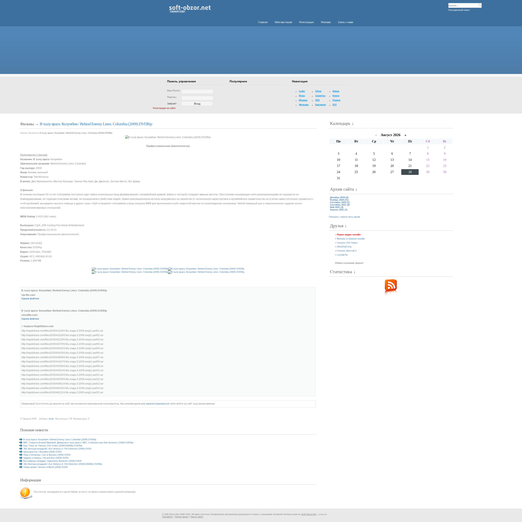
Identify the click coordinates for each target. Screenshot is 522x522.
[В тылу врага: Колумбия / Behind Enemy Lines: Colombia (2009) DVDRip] (168, 137)
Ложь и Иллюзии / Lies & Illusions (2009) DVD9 (46, 455)
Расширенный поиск (459, 10)
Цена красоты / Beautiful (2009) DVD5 (42, 451)
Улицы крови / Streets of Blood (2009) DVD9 (45, 467)
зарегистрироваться (157, 403)
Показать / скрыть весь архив (344, 217)
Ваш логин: (173, 90)
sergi (51, 418)
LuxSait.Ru (342, 255)
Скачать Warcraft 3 (346, 250)
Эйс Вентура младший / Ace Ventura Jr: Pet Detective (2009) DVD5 (57, 448)
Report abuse (181, 516)
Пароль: (172, 97)
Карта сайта (197, 516)
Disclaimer (167, 516)
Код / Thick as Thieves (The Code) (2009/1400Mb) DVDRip (52, 445)
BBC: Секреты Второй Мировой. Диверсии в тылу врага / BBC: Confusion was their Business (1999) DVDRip (78, 442)
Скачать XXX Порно (347, 242)
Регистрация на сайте (164, 108)
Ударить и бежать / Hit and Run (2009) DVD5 (46, 458)
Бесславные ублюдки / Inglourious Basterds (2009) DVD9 (52, 461)
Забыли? (171, 103)
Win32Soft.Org (344, 246)
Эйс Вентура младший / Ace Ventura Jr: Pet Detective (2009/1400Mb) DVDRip (62, 464)
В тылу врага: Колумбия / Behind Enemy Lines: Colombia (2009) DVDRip (96, 124)
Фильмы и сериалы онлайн (351, 238)
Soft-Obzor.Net (308, 514)
